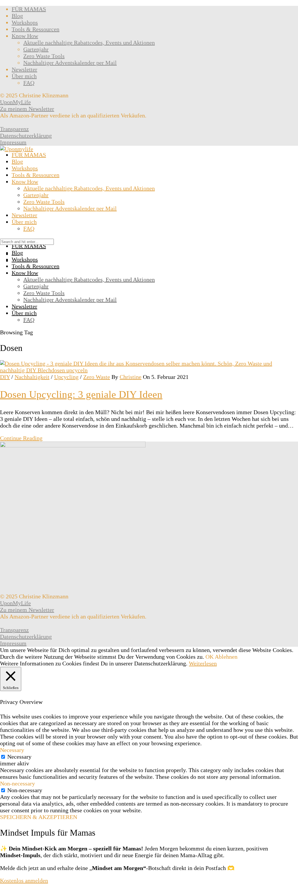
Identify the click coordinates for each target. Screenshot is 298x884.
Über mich (24, 76)
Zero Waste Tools (44, 56)
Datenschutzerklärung (26, 135)
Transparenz (14, 129)
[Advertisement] (149, 196)
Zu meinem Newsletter (27, 109)
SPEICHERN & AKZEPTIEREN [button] (38, 817)
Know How (25, 36)
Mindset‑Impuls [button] (20, 855)
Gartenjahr (36, 49)
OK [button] (209, 656)
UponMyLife (15, 102)
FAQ (28, 83)
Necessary (19, 756)
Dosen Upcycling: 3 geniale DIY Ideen (81, 394)
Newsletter (24, 69)
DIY (5, 377)
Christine (130, 377)
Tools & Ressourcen (35, 29)
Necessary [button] (12, 750)
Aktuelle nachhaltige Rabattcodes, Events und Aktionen (89, 42)
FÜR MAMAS (29, 9)
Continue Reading (21, 438)
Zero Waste (96, 377)
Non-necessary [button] (17, 783)
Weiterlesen (203, 663)
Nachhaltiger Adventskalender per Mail (70, 62)
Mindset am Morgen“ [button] (119, 868)
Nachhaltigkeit (32, 377)
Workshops (25, 22)
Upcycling (66, 377)
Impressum (13, 142)
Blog (17, 16)
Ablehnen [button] (226, 656)
